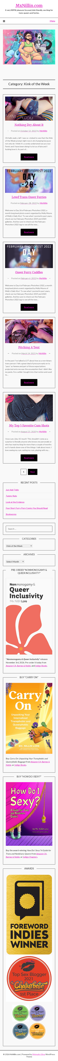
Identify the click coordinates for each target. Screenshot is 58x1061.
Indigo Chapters (30, 857)
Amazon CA (11, 666)
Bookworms (11, 514)
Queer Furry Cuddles (29, 272)
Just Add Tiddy (12, 490)
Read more (29, 157)
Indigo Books (41, 666)
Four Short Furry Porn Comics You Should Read (27, 508)
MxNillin (43, 131)
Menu (52, 21)
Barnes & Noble (24, 666)
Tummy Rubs (11, 496)
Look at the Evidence (15, 502)
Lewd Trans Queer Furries (29, 197)
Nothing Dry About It (29, 125)
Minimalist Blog (38, 1054)
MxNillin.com (29, 5)
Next (32, 472)
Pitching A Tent (29, 347)
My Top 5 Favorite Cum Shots (29, 425)
